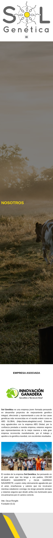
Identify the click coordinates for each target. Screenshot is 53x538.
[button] (27, 37)
